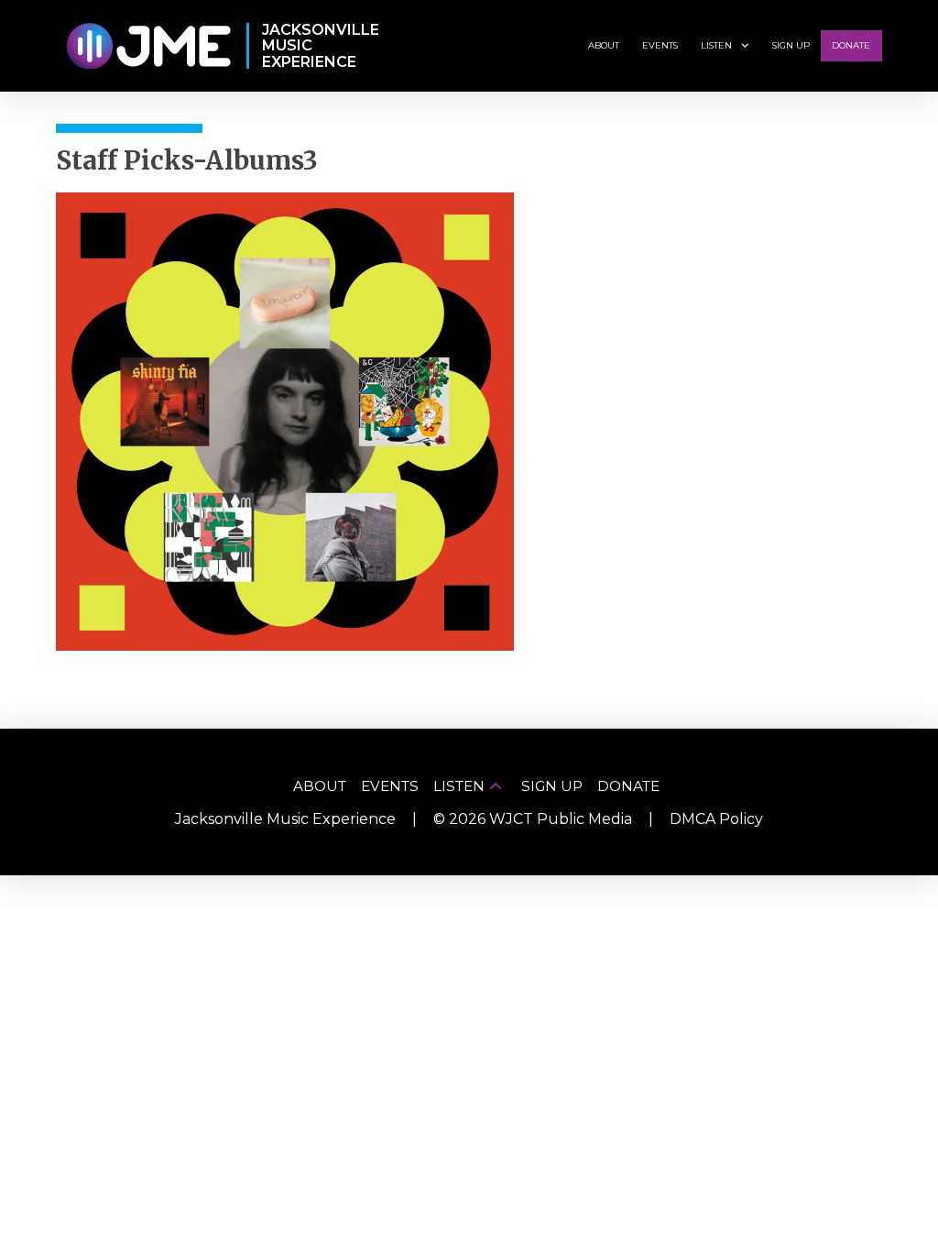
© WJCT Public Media (532, 819)
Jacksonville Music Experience (285, 819)
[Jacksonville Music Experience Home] (148, 46)
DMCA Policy (716, 819)
